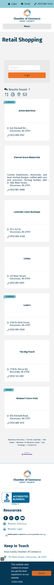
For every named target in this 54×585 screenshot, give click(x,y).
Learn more (17, 581)
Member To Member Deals (28, 442)
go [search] (28, 75)
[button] (5, 89)
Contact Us (31, 445)
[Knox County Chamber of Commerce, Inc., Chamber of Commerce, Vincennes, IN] (15, 498)
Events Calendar (34, 439)
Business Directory (16, 439)
